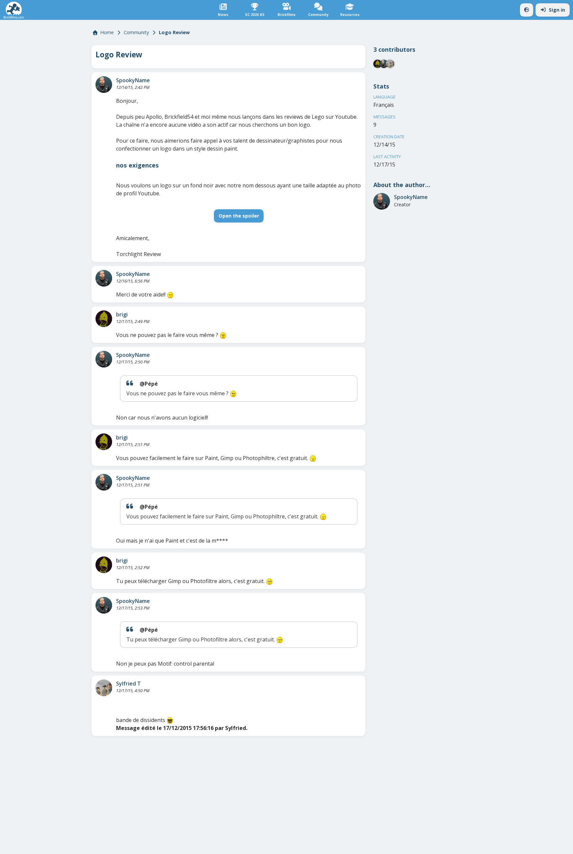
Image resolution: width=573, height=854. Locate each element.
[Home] (14, 10)
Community (136, 32)
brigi (122, 314)
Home (107, 32)
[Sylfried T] (104, 688)
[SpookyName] (104, 84)
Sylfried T (128, 683)
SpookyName (133, 80)
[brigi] (104, 318)
